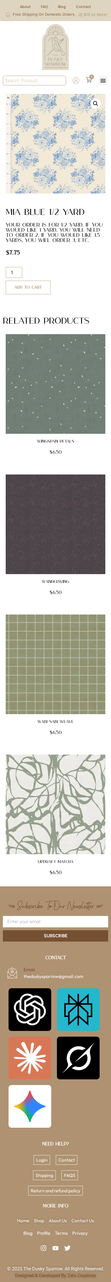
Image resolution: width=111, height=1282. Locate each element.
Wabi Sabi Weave (56, 722)
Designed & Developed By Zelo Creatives (55, 1275)
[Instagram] (43, 1248)
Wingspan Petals (55, 441)
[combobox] (34, 80)
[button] (103, 80)
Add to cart (28, 287)
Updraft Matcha (55, 862)
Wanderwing (55, 582)
